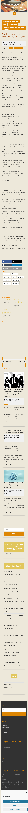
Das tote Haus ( (8, 591)
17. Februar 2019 (10, 490)
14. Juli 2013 (9, 435)
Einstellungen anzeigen (15, 809)
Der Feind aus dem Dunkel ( (11, 615)
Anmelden (6, 680)
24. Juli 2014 (8, 42)
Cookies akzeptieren (15, 801)
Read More (7, 424)
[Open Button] (14, 13)
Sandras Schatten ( (9, 608)
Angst (4, 24)
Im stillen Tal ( (7, 584)
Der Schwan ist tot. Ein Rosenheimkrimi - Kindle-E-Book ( (13, 575)
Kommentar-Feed (8, 687)
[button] (27, 792)
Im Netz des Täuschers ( (10, 642)
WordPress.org (8, 691)
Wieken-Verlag (13, 24)
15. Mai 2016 (9, 399)
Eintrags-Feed (7, 684)
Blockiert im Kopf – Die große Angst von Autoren (14, 485)
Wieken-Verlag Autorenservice (14, 5)
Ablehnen (15, 805)
